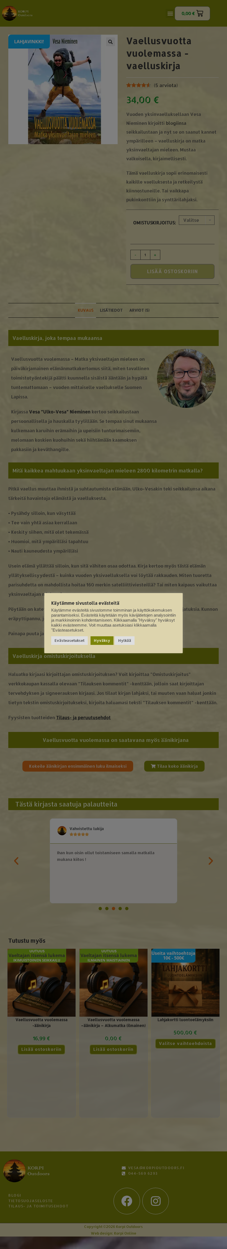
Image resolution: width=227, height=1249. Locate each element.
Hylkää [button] (124, 640)
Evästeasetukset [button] (69, 640)
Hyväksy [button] (102, 640)
